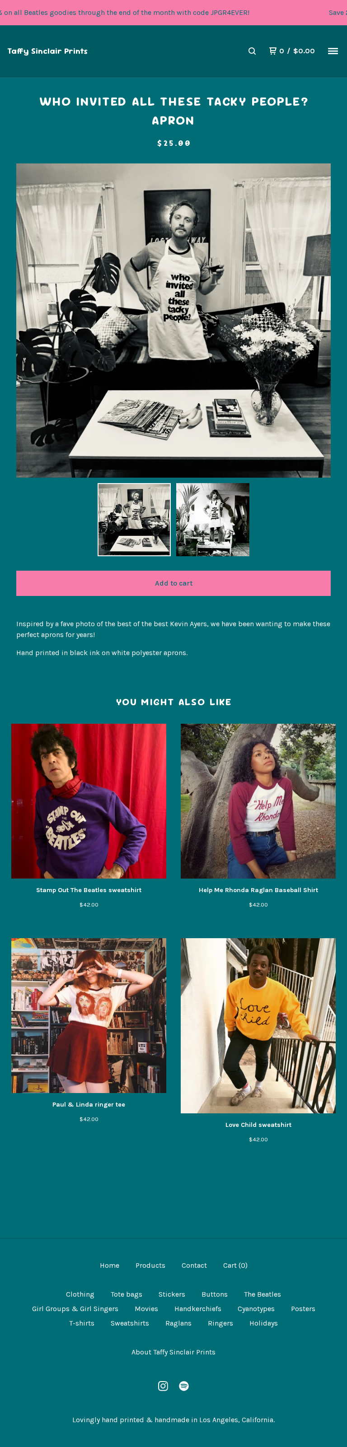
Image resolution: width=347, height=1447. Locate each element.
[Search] (252, 51)
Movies (146, 1308)
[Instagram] (163, 1386)
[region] (173, 12)
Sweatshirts (130, 1323)
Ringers (220, 1323)
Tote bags (126, 1294)
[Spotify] (184, 1386)
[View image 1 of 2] (134, 519)
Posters (303, 1308)
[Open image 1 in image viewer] (173, 320)
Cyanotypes (256, 1308)
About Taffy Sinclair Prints (173, 1352)
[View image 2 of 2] (212, 519)
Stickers (172, 1294)
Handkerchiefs (197, 1308)
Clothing (80, 1294)
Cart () (235, 1265)
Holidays (263, 1323)
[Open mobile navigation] (333, 51)
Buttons (215, 1294)
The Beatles (262, 1294)
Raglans (178, 1323)
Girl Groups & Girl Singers (75, 1308)
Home (109, 1265)
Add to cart (173, 583)
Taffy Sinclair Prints (47, 51)
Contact (194, 1265)
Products (150, 1265)
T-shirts (81, 1323)
